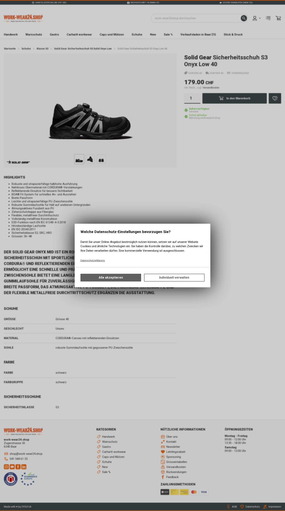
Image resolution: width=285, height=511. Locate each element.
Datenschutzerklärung (92, 260)
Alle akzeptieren (111, 277)
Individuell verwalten (174, 277)
